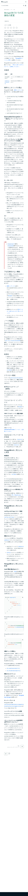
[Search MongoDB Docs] (24, 5)
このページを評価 (7, 25)
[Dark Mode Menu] (25, 5)
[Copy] (23, 597)
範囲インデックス (11, 286)
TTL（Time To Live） (17, 495)
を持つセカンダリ (13, 311)
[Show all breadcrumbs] (11, 9)
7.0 (14, 9)
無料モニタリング (18, 90)
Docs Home (6, 9)
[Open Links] (25, 2)
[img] (5, 28)
